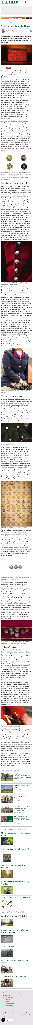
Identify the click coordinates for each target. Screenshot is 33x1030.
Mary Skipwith (10, 30)
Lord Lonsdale (7, 946)
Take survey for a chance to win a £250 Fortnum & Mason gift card (22, 819)
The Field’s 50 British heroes (13, 976)
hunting (8, 67)
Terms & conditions (14, 1014)
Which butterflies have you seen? (15, 897)
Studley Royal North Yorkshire (14, 916)
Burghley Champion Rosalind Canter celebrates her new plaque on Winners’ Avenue (22, 776)
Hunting (9, 23)
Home (3, 23)
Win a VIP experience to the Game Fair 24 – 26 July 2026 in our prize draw (22, 808)
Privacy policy (22, 1014)
